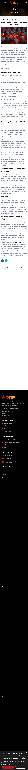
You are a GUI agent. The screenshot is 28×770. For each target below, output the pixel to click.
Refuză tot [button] (21, 767)
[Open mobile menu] (1, 2)
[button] (14, 764)
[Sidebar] (2, 233)
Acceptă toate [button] (7, 767)
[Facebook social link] (2, 260)
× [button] (26, 752)
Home (11, 12)
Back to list (14, 267)
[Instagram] (6, 467)
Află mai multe (16, 762)
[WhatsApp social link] (6, 260)
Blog (16, 12)
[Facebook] (10, 467)
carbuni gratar (19, 242)
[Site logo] (14, 2)
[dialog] (14, 760)
